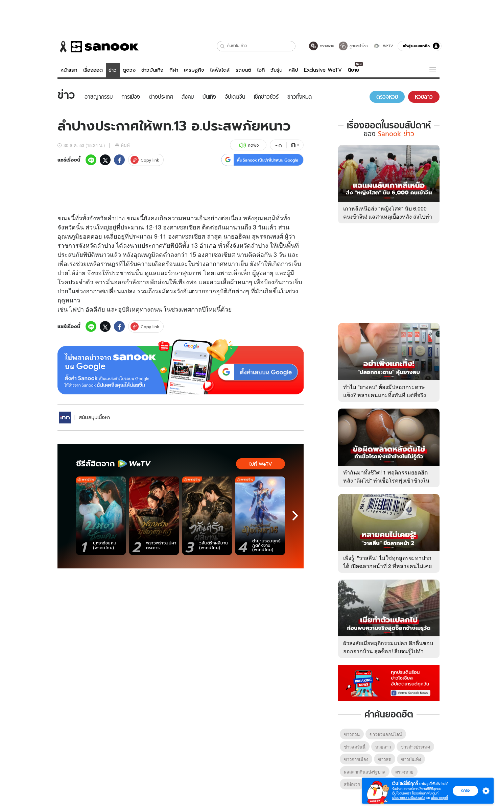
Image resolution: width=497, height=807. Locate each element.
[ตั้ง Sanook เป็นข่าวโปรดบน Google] (180, 367)
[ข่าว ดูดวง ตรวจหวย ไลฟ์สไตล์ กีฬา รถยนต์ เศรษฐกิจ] (98, 47)
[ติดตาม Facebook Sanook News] (389, 682)
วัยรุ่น (276, 70)
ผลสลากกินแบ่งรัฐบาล (364, 771)
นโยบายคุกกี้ (439, 798)
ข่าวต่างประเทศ (415, 746)
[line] (91, 159)
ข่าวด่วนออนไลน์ (386, 734)
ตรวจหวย (404, 771)
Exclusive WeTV (323, 70)
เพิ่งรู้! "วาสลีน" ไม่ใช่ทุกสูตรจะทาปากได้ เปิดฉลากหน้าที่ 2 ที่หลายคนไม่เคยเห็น (387, 566)
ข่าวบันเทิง (152, 70)
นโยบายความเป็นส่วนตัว (408, 798)
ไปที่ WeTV (260, 464)
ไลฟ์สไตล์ (220, 70)
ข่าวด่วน (352, 734)
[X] (105, 159)
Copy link (150, 160)
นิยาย (353, 70)
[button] (222, 46)
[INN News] (65, 417)
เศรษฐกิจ (194, 70)
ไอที (261, 70)
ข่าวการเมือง (356, 759)
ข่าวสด (384, 759)
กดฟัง (253, 145)
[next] (295, 516)
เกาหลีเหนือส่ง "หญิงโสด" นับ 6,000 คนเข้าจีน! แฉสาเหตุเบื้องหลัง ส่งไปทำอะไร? (387, 216)
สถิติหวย (352, 784)
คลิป (293, 70)
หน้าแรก (69, 70)
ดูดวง (129, 70)
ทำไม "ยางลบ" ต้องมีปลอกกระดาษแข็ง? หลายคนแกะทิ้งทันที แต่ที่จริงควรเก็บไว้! (384, 395)
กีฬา (173, 70)
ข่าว (113, 70)
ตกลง (465, 790)
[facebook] (119, 159)
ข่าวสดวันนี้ (354, 746)
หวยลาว (383, 746)
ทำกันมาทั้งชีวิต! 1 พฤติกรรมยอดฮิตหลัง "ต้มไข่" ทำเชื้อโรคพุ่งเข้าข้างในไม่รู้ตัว (386, 480)
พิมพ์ (125, 145)
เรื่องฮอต (93, 70)
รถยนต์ (243, 70)
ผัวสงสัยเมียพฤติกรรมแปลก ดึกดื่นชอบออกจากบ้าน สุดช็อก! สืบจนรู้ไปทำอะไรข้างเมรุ (388, 651)
